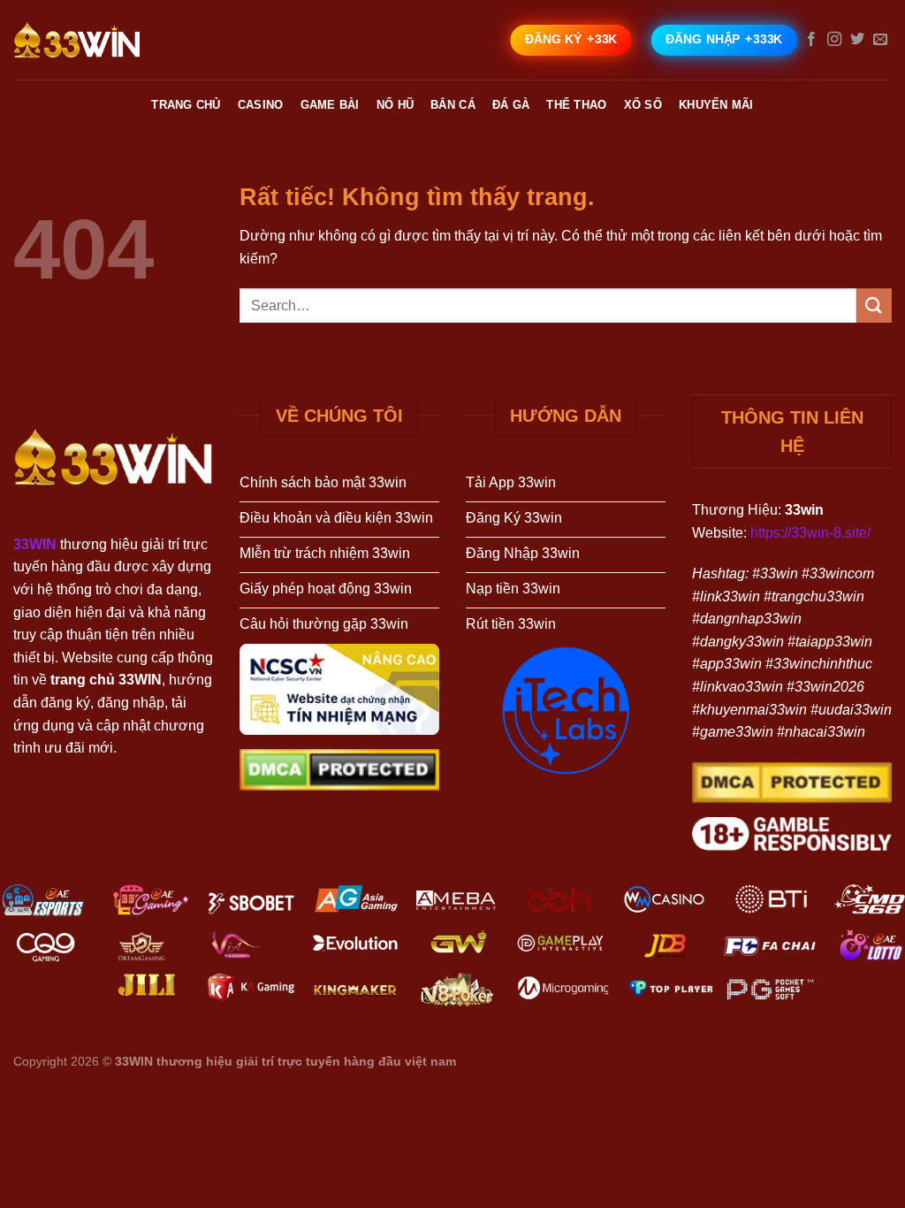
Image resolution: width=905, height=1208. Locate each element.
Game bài (330, 104)
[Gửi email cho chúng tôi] (880, 40)
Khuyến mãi (716, 104)
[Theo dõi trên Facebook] (811, 40)
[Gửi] (874, 305)
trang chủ (185, 104)
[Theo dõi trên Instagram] (834, 40)
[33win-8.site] (101, 40)
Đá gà (510, 104)
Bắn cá (452, 104)
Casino (261, 104)
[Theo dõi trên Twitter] (857, 40)
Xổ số (643, 104)
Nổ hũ (395, 104)
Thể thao (576, 104)
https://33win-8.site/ (810, 532)
